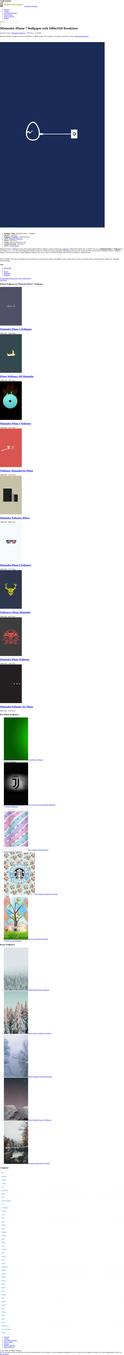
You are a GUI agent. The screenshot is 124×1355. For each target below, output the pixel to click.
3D (2, 1173)
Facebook (7, 278)
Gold (3, 1260)
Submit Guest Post (9, 1345)
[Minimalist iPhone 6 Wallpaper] (11, 419)
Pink (2, 1298)
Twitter (2, 278)
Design (3, 1225)
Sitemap (6, 18)
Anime (3, 1183)
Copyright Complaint (10, 13)
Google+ (19, 278)
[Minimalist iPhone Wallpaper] (11, 655)
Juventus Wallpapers (12, 806)
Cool (2, 1214)
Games (3, 1256)
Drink (7, 896)
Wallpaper (7, 275)
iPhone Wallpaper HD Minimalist (17, 376)
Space (3, 1319)
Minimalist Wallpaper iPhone (15, 518)
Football (3, 1249)
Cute (2, 1218)
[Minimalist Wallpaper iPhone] (11, 514)
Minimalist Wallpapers (18, 33)
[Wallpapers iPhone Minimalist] (11, 608)
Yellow (3, 1333)
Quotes (3, 1305)
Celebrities (4, 1208)
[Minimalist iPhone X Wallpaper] (11, 325)
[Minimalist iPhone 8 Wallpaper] (11, 561)
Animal (3, 1180)
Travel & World (6, 1329)
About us (6, 9)
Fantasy (3, 1235)
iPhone (6, 272)
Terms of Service (9, 16)
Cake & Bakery (6, 1201)
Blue (2, 1197)
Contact (6, 11)
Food (3, 1246)
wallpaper (65, 249)
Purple (3, 1301)
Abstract (4, 1176)
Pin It (29, 278)
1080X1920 (7, 268)
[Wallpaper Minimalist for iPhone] (11, 466)
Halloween (4, 1267)
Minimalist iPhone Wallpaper (15, 659)
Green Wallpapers (11, 761)
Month (3, 1277)
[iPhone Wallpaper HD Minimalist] (11, 372)
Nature (3, 1287)
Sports (3, 1322)
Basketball (4, 1190)
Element (3, 1232)
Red (2, 1308)
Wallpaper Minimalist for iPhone (16, 470)
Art (2, 1187)
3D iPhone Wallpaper (30, 6)
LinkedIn (25, 278)
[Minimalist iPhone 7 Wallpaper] (62, 135)
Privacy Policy (8, 15)
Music (3, 1284)
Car (2, 1204)
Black (3, 1194)
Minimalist (7, 273)
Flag (2, 1239)
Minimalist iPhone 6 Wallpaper (15, 423)
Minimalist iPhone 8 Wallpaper (15, 565)
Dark (3, 1221)
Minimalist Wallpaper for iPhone (16, 706)
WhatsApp (13, 278)
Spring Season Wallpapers (14, 941)
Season (3, 1312)
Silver (3, 1315)
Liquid (3, 1274)
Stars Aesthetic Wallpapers (14, 851)
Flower (3, 1242)
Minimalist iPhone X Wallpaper (16, 329)
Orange (3, 1294)
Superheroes (5, 1326)
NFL (2, 1291)
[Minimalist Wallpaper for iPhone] (11, 702)
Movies (3, 1281)
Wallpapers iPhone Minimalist (15, 612)
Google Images (14, 245)
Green (3, 1263)
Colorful (4, 1211)
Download (3, 280)
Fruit (2, 1253)
